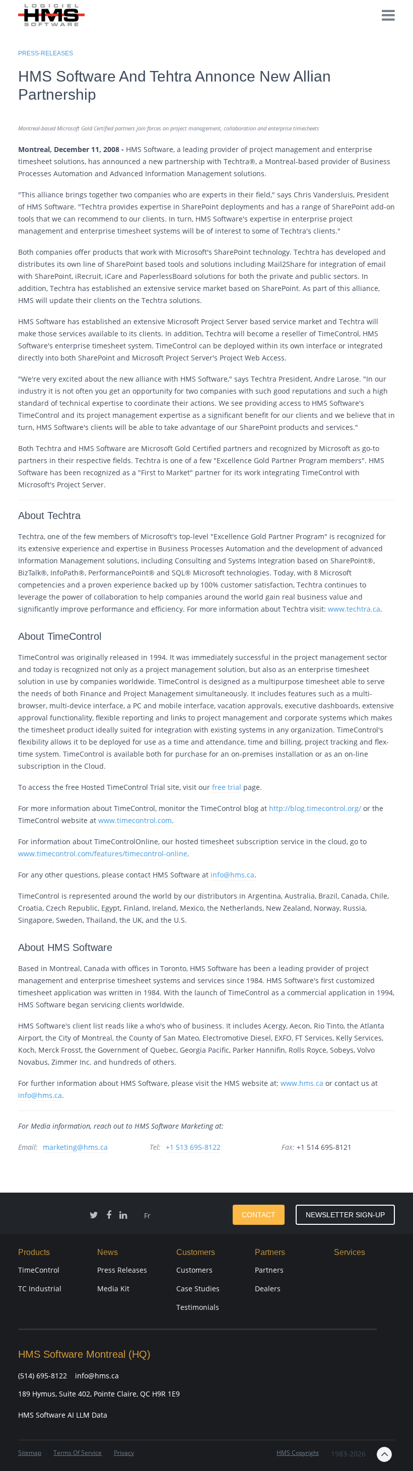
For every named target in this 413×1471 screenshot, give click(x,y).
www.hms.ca (302, 1083)
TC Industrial (39, 1288)
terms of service (77, 1452)
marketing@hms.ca (75, 1147)
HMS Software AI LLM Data (62, 1415)
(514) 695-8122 (42, 1375)
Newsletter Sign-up (345, 1215)
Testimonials (197, 1307)
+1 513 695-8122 (193, 1147)
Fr (147, 1215)
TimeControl (38, 1270)
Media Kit (113, 1288)
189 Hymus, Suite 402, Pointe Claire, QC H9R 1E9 (99, 1394)
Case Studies (198, 1288)
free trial (226, 787)
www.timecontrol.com (135, 820)
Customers (194, 1270)
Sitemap (29, 1452)
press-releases (45, 53)
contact (259, 1215)
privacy (124, 1452)
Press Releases (122, 1270)
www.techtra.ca (354, 609)
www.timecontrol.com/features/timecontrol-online (102, 853)
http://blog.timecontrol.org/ (315, 808)
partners (269, 1270)
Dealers (268, 1288)
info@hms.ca (232, 874)
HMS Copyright (298, 1452)
